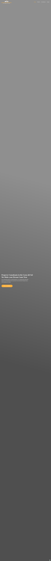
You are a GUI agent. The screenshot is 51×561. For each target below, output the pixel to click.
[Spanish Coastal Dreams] (6, 2)
